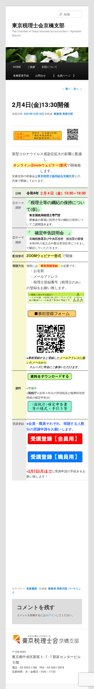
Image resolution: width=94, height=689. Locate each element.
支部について (49, 67)
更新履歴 (31, 588)
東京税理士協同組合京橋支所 (56, 176)
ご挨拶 (31, 67)
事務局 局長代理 (63, 114)
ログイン (51, 615)
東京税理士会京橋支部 (38, 25)
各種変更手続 (21, 75)
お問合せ (40, 75)
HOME (17, 67)
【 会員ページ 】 (64, 75)
